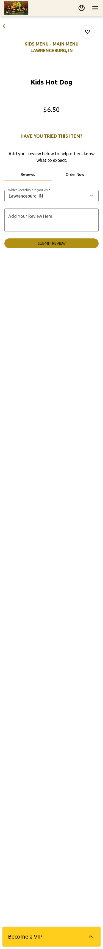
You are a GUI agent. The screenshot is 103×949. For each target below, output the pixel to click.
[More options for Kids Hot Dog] (87, 31)
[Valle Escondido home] (29, 8)
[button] (6, 26)
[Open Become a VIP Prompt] (90, 936)
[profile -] (81, 8)
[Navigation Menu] (95, 8)
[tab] (28, 174)
